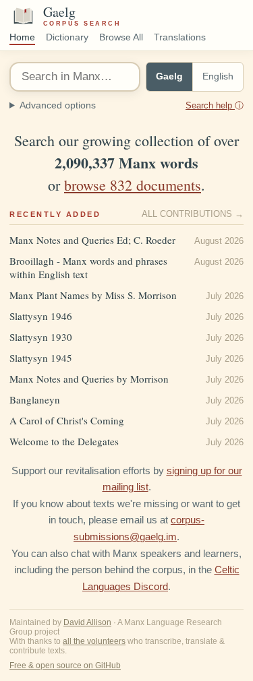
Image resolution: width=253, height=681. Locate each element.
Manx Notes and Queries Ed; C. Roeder (92, 240)
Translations (180, 37)
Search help (215, 105)
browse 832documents (132, 185)
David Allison (87, 622)
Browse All (121, 37)
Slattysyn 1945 (40, 357)
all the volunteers (94, 641)
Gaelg (169, 76)
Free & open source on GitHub (65, 665)
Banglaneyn (34, 399)
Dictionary (67, 37)
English (217, 76)
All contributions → (193, 214)
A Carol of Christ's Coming (66, 420)
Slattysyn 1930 (40, 337)
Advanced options (132, 105)
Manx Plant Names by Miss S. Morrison (93, 295)
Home (22, 37)
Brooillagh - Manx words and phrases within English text (88, 267)
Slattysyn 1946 (40, 316)
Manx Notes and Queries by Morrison (89, 378)
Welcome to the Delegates (64, 441)
